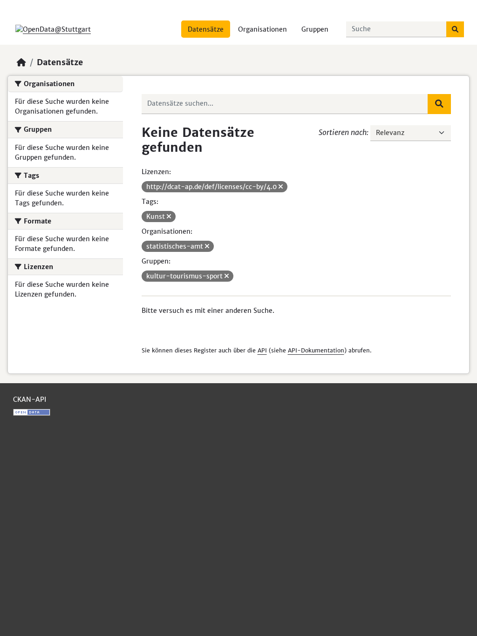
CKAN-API (29, 399)
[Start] (21, 62)
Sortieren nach (343, 132)
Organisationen (262, 29)
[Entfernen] (281, 187)
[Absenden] (455, 29)
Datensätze (206, 29)
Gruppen (314, 29)
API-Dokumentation (316, 350)
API (262, 350)
